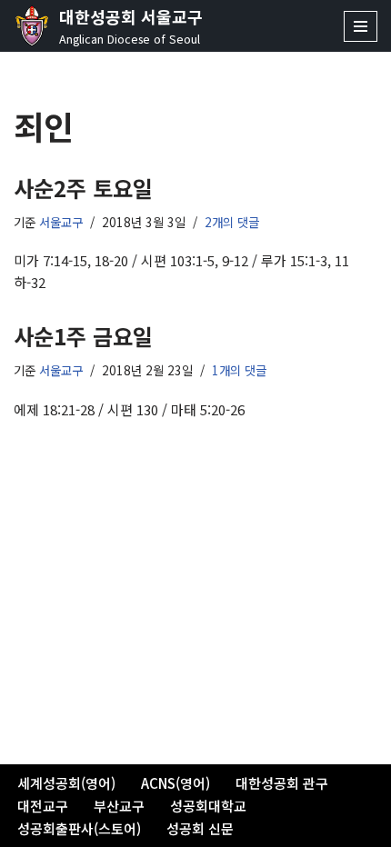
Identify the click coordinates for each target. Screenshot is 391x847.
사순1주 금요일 (83, 336)
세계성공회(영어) (66, 782)
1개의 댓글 (239, 370)
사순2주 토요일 (83, 188)
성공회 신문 (200, 828)
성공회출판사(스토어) (79, 828)
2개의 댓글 (232, 222)
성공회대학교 (208, 805)
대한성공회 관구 (282, 782)
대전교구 (42, 805)
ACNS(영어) (175, 782)
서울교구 (61, 222)
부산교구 (119, 805)
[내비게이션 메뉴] (360, 26)
